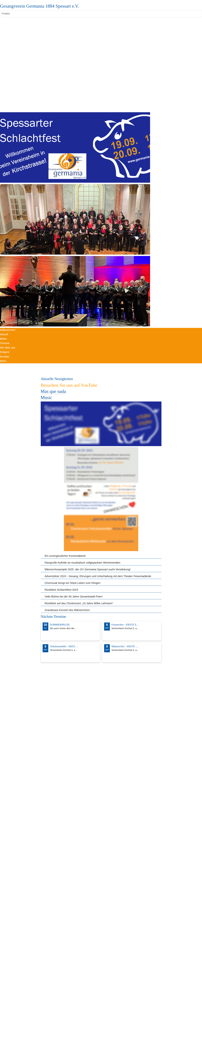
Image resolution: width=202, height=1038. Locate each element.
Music (46, 397)
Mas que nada (53, 391)
